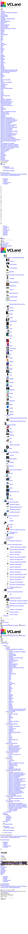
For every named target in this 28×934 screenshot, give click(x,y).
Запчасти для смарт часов (15, 754)
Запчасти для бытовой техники (16, 772)
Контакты (3, 871)
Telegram (5, 180)
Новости (3, 873)
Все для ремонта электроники (16, 803)
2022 (2, 860)
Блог (2, 874)
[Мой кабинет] (1, 623)
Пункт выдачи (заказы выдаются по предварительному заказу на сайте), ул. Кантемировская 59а (14, 174)
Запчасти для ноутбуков (14, 745)
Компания (8, 816)
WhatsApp (5, 183)
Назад (8, 646)
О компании (3, 870)
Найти (2, 899)
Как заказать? (4, 866)
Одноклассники (7, 182)
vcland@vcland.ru (5, 172)
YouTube (5, 181)
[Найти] (2, 10)
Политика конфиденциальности (9, 891)
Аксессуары (11, 760)
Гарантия (3, 869)
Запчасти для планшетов (14, 726)
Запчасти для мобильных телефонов (17, 651)
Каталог (8, 648)
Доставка (3, 868)
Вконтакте (5, 178)
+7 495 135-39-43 (5, 160)
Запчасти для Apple (13, 714)
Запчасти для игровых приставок (16, 798)
